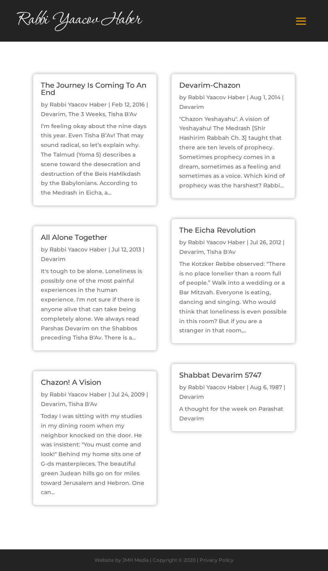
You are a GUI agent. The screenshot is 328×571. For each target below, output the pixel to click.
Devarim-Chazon (209, 85)
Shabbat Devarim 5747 (220, 375)
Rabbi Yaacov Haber (78, 104)
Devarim (53, 114)
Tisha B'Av (122, 114)
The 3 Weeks (86, 114)
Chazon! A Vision (71, 382)
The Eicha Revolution (217, 230)
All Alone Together (74, 237)
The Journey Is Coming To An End (93, 89)
